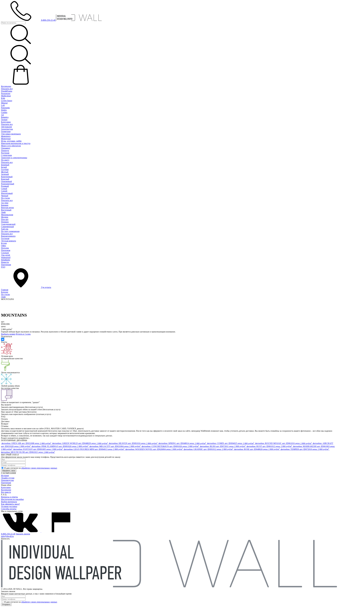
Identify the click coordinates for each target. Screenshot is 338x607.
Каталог (4, 292)
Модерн (4, 217)
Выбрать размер (8, 334)
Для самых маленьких (11, 134)
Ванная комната (8, 236)
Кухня (4, 243)
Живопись (5, 136)
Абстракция (6, 127)
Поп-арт (4, 219)
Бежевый (5, 165)
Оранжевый (6, 181)
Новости (5, 262)
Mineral (4, 103)
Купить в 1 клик (23, 334)
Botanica (4, 117)
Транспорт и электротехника (14, 158)
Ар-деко (4, 203)
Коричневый (7, 177)
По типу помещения (10, 231)
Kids (3, 98)
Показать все (7, 89)
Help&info (5, 260)
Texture (4, 119)
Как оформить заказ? (10, 504)
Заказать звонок (23, 534)
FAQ (3, 267)
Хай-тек (4, 229)
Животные (6, 138)
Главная (4, 290)
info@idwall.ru (7, 536)
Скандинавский (8, 224)
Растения (5, 153)
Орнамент (5, 148)
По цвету (5, 160)
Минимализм (7, 215)
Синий (4, 191)
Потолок (5, 248)
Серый (4, 188)
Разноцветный (7, 184)
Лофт (3, 212)
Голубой (5, 169)
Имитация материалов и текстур (15, 143)
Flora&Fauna (6, 91)
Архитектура (7, 129)
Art (2, 115)
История (5, 475)
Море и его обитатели (11, 146)
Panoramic (5, 108)
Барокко (4, 205)
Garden (4, 112)
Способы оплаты (8, 509)
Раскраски (5, 93)
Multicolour (6, 96)
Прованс (5, 222)
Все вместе (6, 492)
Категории (6, 122)
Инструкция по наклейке (12, 499)
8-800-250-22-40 (8, 534)
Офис (3, 245)
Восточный (6, 210)
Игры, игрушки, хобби (11, 141)
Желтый (4, 172)
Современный (7, 226)
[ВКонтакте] (2, 339)
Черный (4, 196)
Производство (7, 480)
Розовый (5, 186)
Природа (5, 150)
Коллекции (6, 86)
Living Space (6, 100)
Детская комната (8, 241)
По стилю (5, 198)
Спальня (5, 253)
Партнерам (6, 264)
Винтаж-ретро (7, 207)
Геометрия (5, 131)
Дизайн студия (7, 478)
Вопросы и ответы (9, 497)
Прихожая (5, 250)
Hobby (4, 110)
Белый (4, 167)
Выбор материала (9, 502)
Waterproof (5, 257)
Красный (5, 179)
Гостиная (5, 238)
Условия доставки (9, 506)
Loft (3, 105)
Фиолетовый (7, 193)
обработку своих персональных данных (39, 468)
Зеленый (5, 174)
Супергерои (6, 155)
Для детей (5, 255)
